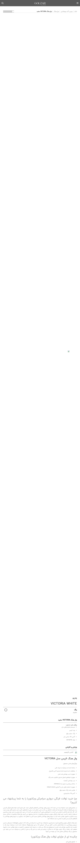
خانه (75, 11)
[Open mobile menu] (77, 3)
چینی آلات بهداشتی (66, 11)
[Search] (3, 3)
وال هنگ (56, 11)
